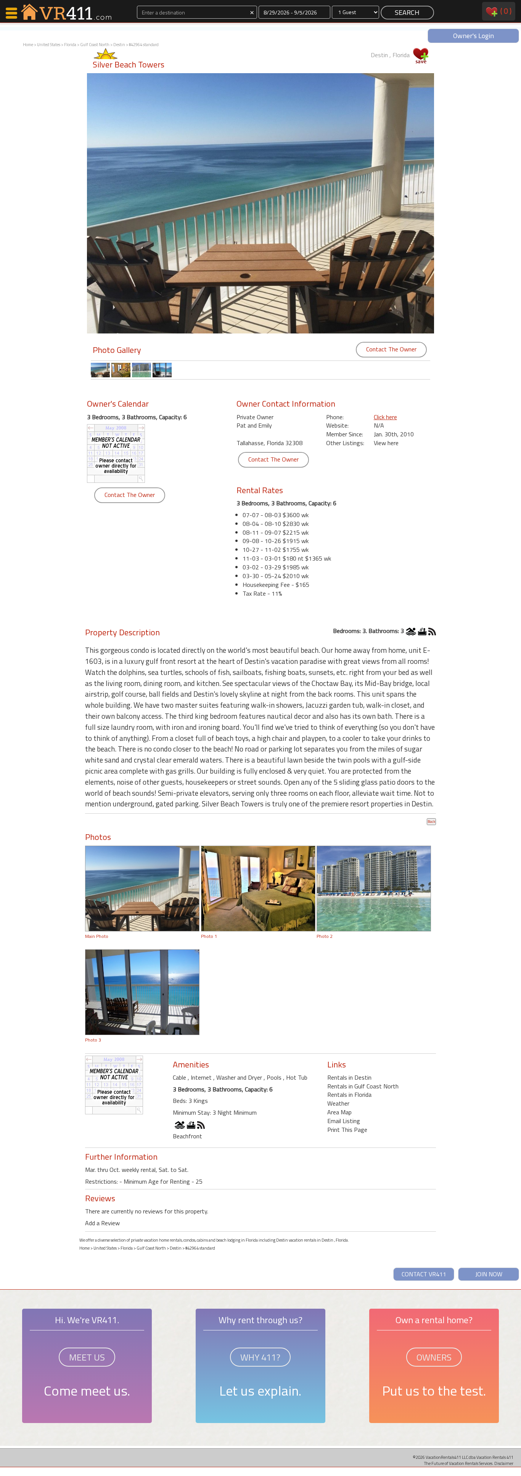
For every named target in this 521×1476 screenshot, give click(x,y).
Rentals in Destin (349, 1077)
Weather (338, 1103)
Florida (70, 45)
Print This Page (347, 1129)
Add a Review (102, 1223)
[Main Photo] (142, 888)
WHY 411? (260, 1357)
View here (386, 442)
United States (48, 45)
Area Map (339, 1112)
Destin (119, 45)
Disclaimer (503, 1463)
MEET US (87, 1357)
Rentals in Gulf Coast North (363, 1086)
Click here (385, 416)
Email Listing (343, 1120)
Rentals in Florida (349, 1094)
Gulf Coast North (94, 45)
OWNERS (434, 1357)
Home (28, 45)
